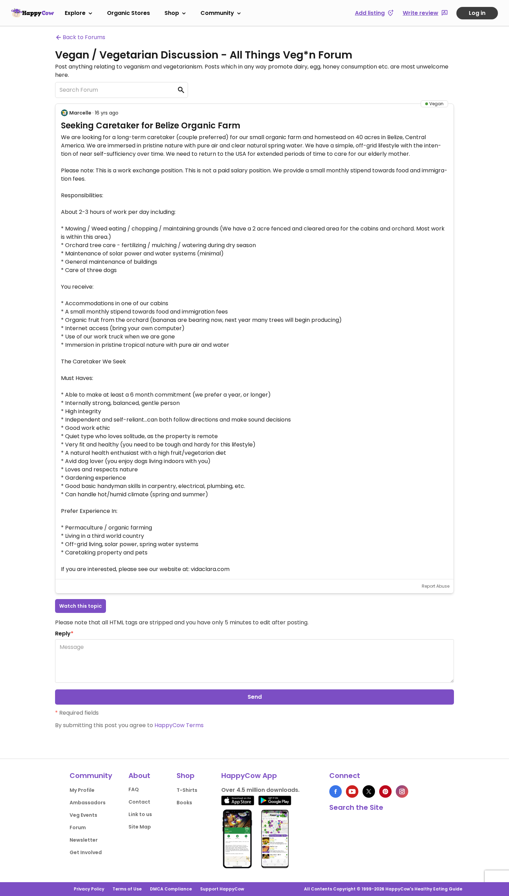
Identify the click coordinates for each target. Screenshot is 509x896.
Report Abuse (435, 586)
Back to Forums (84, 37)
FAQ (133, 789)
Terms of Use (127, 889)
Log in (477, 13)
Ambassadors (88, 802)
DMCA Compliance (171, 889)
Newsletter (84, 839)
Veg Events (83, 815)
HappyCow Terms (179, 725)
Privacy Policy (89, 889)
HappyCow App (249, 775)
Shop (171, 13)
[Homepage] (32, 13)
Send (255, 697)
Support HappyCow (222, 889)
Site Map (139, 826)
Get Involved (86, 852)
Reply (64, 633)
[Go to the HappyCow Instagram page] (402, 791)
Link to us (140, 814)
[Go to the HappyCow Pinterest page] (385, 791)
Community (217, 13)
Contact (139, 801)
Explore (75, 13)
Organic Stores (128, 13)
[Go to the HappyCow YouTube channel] (352, 791)
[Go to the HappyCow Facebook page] (335, 791)
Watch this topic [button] (80, 606)
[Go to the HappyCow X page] (369, 791)
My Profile (82, 790)
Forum (78, 827)
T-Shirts (187, 790)
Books (184, 802)
